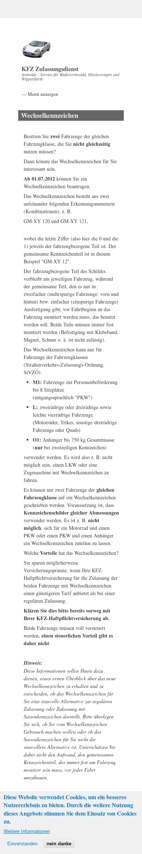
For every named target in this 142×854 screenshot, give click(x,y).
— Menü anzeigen (40, 94)
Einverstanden (22, 843)
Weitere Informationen (27, 831)
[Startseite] (36, 56)
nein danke (59, 843)
